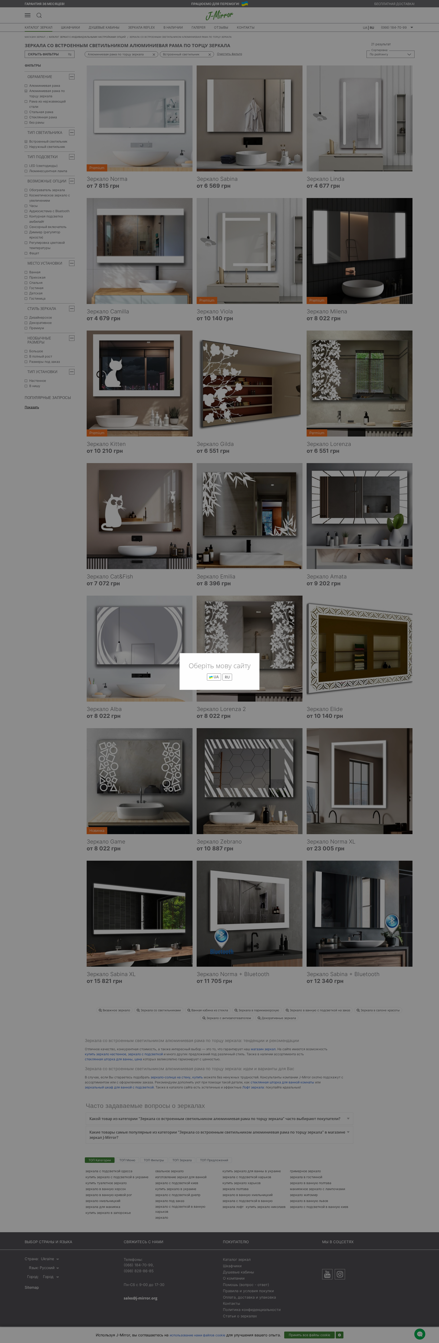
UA (216, 676)
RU (227, 677)
